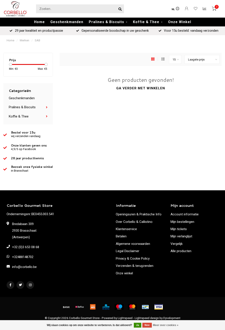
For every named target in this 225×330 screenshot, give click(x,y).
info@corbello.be (24, 267)
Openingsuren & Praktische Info (138, 214)
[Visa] (158, 307)
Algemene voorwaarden (133, 244)
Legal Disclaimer (127, 251)
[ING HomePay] (92, 307)
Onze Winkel (179, 22)
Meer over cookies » (165, 325)
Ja (137, 325)
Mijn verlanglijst (181, 236)
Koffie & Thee (146, 22)
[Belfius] (79, 307)
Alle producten (181, 251)
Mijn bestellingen (182, 222)
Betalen (121, 236)
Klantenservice (126, 229)
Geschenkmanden (66, 22)
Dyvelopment (171, 318)
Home (39, 22)
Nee (147, 325)
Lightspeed (125, 318)
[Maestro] (119, 307)
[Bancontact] (145, 307)
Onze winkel (124, 273)
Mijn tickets (179, 229)
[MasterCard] (132, 307)
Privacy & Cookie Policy (133, 258)
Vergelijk (177, 244)
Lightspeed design (147, 318)
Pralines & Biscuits (106, 22)
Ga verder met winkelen (140, 88)
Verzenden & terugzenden (134, 266)
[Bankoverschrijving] (66, 307)
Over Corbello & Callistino (134, 222)
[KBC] (105, 307)
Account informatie (185, 214)
